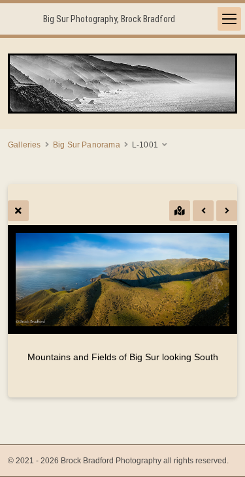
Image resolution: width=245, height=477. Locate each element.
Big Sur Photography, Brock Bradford (109, 19)
